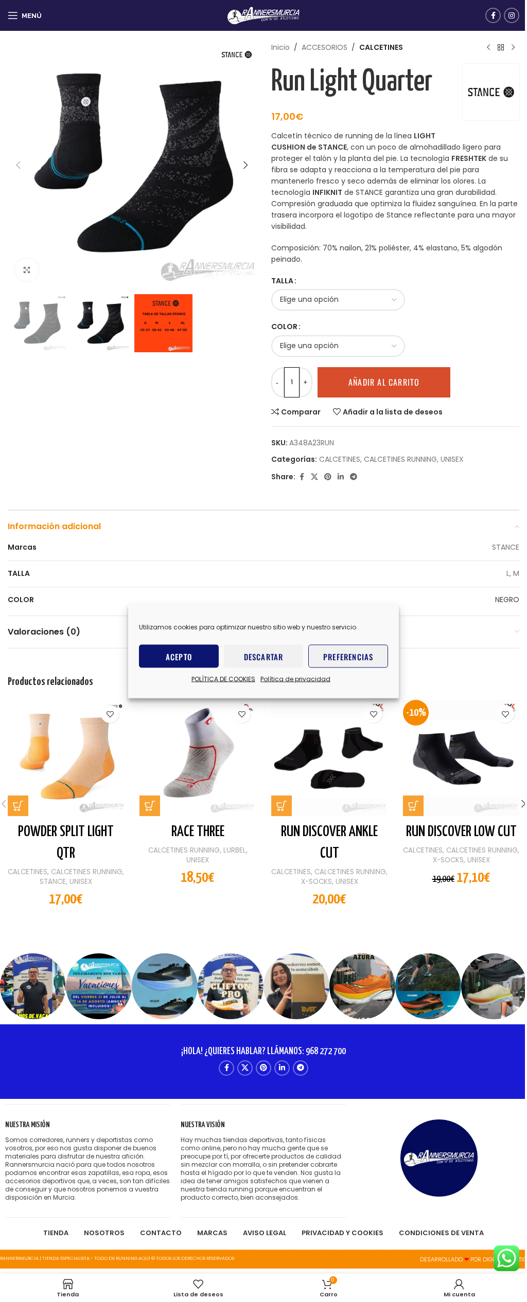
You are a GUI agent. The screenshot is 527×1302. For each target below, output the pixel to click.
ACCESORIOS (324, 47)
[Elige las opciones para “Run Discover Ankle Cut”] (281, 805)
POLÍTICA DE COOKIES (223, 679)
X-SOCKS (316, 882)
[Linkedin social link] (341, 477)
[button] (18, 165)
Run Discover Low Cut (461, 832)
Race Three (197, 832)
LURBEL (234, 850)
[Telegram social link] (353, 477)
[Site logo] (263, 15)
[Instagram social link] (511, 15)
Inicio (280, 47)
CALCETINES (381, 47)
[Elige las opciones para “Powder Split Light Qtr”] (18, 805)
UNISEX (452, 459)
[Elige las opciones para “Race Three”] (149, 805)
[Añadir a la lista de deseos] (110, 714)
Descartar (264, 656)
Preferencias (348, 656)
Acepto (179, 656)
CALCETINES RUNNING (400, 459)
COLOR (284, 326)
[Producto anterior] (488, 47)
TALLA (282, 281)
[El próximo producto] (513, 47)
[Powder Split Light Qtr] (66, 758)
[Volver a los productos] (501, 47)
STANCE (53, 882)
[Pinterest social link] (328, 477)
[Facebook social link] (493, 15)
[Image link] (439, 1157)
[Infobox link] (87, 1161)
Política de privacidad (295, 679)
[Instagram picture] (33, 986)
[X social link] (314, 477)
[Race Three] (197, 758)
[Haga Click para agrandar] (27, 269)
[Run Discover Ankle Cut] (329, 758)
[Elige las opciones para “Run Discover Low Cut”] (413, 805)
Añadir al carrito (383, 382)
